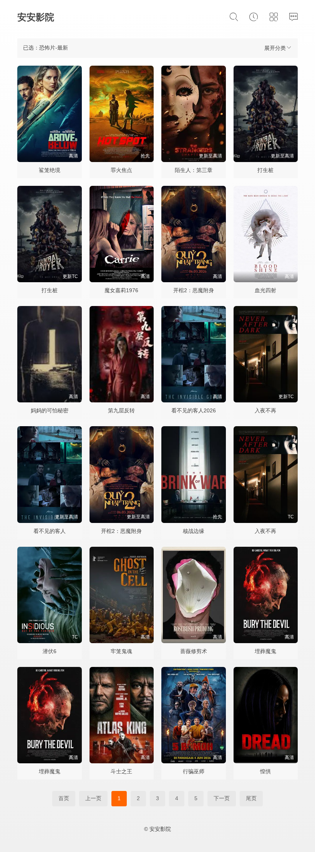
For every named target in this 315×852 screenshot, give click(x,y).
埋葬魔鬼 (265, 651)
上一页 (93, 798)
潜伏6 (49, 651)
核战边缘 (193, 531)
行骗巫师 (193, 771)
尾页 (251, 798)
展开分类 (275, 48)
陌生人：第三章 (193, 170)
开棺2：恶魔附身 (193, 290)
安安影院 (35, 17)
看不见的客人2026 (193, 410)
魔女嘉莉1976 (121, 290)
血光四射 (265, 290)
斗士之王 (121, 771)
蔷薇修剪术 (193, 651)
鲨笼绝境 (49, 170)
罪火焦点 (121, 170)
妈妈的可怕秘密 (49, 410)
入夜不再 (265, 410)
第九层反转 (121, 410)
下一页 (222, 798)
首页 (63, 798)
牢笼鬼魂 (121, 651)
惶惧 (265, 771)
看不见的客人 (49, 531)
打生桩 (265, 170)
